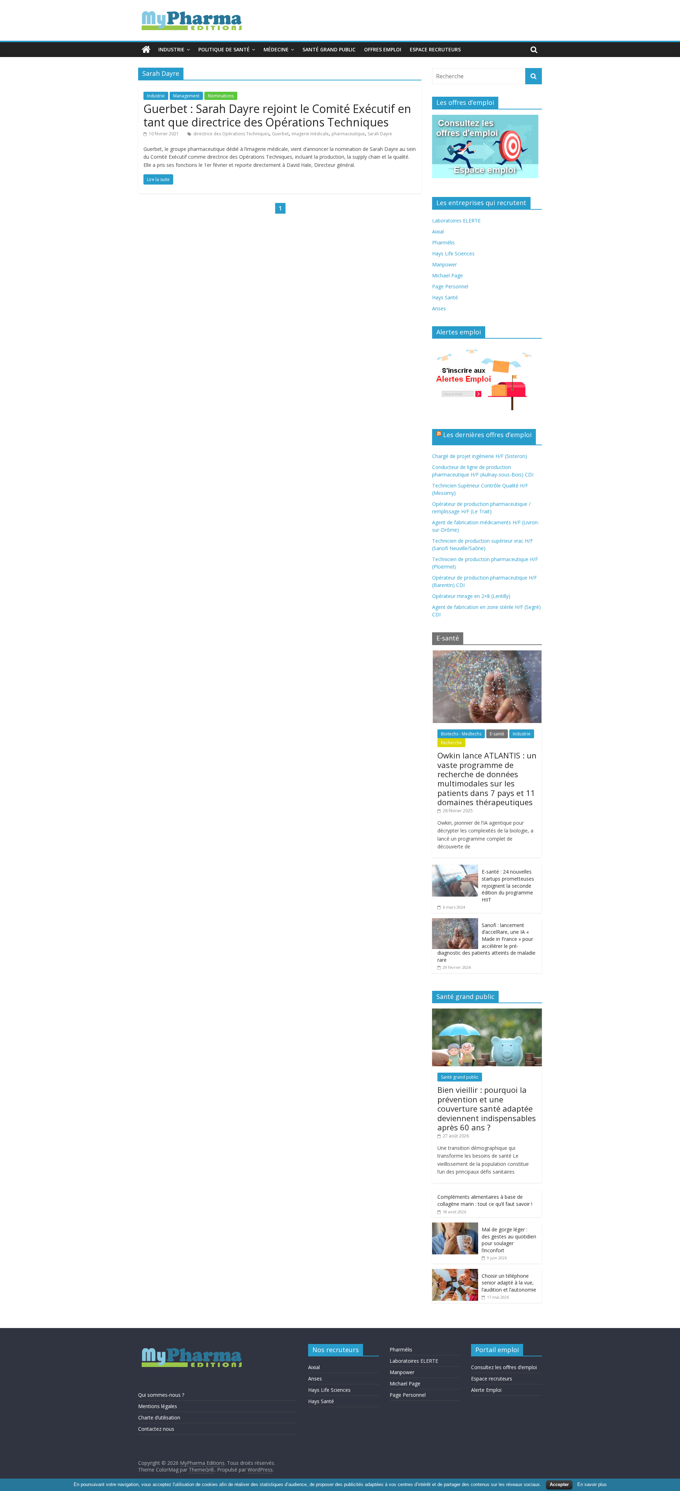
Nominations (221, 96)
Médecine (276, 49)
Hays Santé (445, 297)
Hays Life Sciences (453, 253)
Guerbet (280, 134)
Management (186, 96)
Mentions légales (157, 1406)
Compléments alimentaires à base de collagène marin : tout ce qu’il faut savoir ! (484, 1200)
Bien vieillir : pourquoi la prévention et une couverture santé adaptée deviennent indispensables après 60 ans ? (486, 1108)
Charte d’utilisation (159, 1417)
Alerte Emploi (486, 1389)
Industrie (171, 49)
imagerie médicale (310, 134)
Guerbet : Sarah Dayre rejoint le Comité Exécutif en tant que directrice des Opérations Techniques (277, 115)
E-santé (497, 734)
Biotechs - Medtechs (461, 734)
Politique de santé (224, 49)
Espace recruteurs (435, 49)
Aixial (438, 231)
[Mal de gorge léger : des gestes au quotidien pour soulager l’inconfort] (455, 1226)
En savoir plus (592, 1484)
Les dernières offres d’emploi (487, 434)
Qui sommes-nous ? (161, 1394)
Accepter (559, 1484)
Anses (439, 308)
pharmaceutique (348, 134)
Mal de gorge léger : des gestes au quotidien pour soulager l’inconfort (509, 1240)
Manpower (444, 264)
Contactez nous (156, 1428)
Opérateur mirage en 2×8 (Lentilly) (471, 596)
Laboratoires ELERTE (456, 220)
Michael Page (447, 275)
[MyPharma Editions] (146, 49)
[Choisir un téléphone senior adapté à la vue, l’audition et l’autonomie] (455, 1272)
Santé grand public (329, 49)
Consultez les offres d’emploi (504, 1367)
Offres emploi (382, 49)
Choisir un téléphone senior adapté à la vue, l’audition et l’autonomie (509, 1282)
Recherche (451, 743)
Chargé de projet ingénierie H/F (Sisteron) (479, 456)
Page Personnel (450, 286)
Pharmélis (443, 242)
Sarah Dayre (380, 134)
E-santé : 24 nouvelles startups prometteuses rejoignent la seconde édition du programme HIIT (508, 885)
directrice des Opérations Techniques (231, 134)
